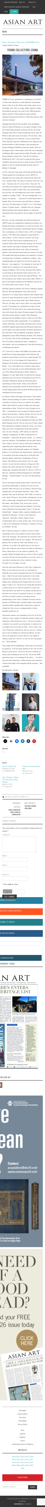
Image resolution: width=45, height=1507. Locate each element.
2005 (31, 1465)
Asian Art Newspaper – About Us (14, 2)
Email (5, 865)
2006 (27, 1465)
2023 (18, 1456)
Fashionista (18, 1504)
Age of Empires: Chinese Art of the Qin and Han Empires (10, 779)
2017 (22, 1459)
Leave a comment (28, 53)
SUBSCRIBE (22, 1477)
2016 (27, 1459)
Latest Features (22, 1414)
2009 (13, 1465)
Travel (22, 1440)
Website (5, 874)
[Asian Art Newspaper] (22, 22)
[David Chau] (30, 681)
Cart (34, 7)
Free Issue (22, 1417)
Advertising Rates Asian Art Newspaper (16, 7)
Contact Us (32, 2)
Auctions (22, 1434)
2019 (13, 1459)
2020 (31, 1456)
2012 (22, 1462)
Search (32, 1487)
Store (15, 11)
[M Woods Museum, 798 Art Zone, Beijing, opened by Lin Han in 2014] (11, 681)
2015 (31, 1459)
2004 (22, 1468)
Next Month (22, 1421)
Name (5, 856)
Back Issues (20, 42)
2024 (13, 1456)
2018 (18, 1459)
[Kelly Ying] (30, 702)
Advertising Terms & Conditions (22, 1444)
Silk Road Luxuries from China (30, 807)
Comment (7, 835)
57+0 (7, 891)
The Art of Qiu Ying (9, 766)
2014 (13, 1462)
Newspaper (11, 42)
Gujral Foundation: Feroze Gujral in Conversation (14, 812)
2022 (22, 1456)
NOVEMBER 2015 (32, 42)
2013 (18, 1462)
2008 (18, 1465)
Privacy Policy (22, 1424)
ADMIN (6, 11)
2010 (31, 1462)
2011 (27, 1462)
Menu (4, 31)
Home (4, 42)
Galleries (22, 1437)
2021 (27, 1456)
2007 (22, 1465)
